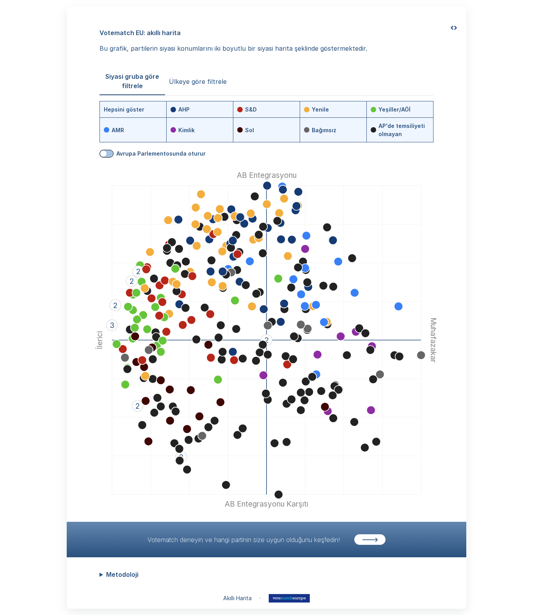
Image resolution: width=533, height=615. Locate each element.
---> (370, 539)
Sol (249, 130)
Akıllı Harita (237, 598)
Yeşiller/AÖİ (394, 109)
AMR (118, 130)
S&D (251, 109)
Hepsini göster (124, 109)
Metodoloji (122, 574)
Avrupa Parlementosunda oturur (161, 153)
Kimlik (186, 130)
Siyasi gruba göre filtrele (132, 81)
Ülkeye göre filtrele (198, 81)
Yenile (320, 109)
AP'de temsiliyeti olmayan (401, 129)
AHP (184, 109)
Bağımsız (324, 130)
